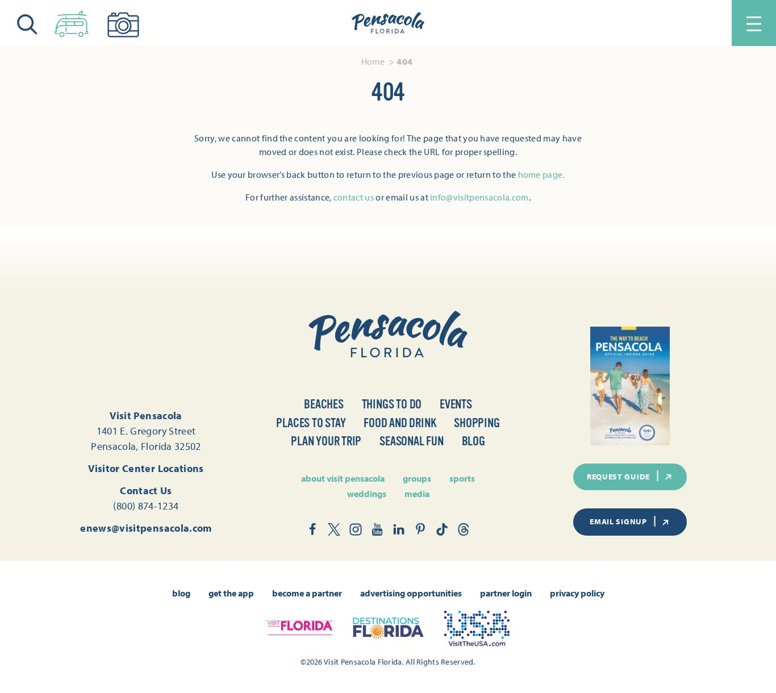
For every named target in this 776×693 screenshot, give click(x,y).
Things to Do (392, 404)
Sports (462, 478)
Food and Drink (400, 423)
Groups (417, 478)
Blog (473, 441)
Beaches (323, 404)
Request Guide (618, 476)
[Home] (388, 23)
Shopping (476, 423)
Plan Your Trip (326, 441)
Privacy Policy (577, 593)
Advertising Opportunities (411, 593)
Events (456, 404)
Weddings (366, 493)
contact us (353, 197)
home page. (541, 174)
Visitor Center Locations (146, 468)
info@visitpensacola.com (479, 197)
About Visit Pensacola (343, 478)
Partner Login (506, 593)
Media (416, 493)
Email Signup (618, 521)
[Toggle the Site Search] (27, 23)
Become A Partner (307, 593)
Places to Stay (310, 423)
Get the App (231, 593)
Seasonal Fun (411, 441)
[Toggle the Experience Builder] (72, 21)
